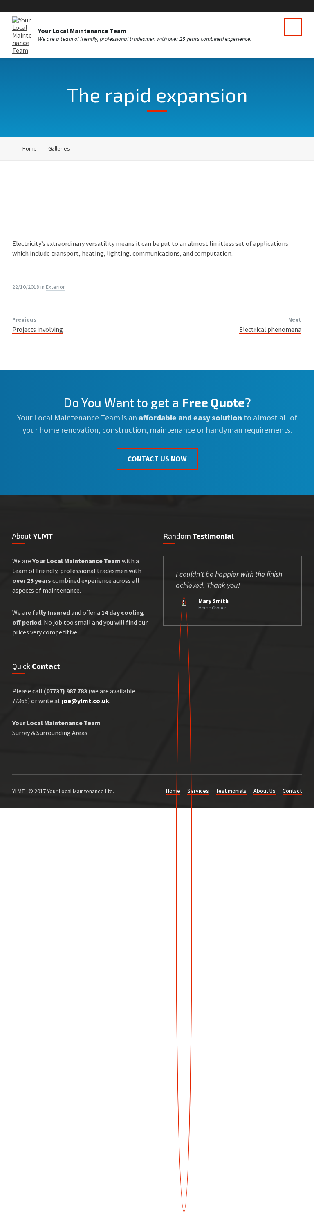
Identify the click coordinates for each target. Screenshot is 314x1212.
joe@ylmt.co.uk (85, 701)
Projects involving (37, 329)
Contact (292, 790)
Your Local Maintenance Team (82, 31)
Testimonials (231, 790)
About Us (264, 790)
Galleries (59, 148)
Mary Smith (213, 601)
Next (294, 319)
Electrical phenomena (270, 329)
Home (29, 148)
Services (198, 790)
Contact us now (157, 458)
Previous (24, 319)
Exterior (55, 286)
